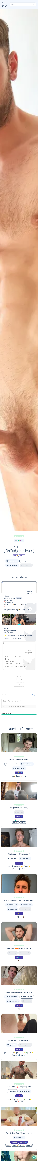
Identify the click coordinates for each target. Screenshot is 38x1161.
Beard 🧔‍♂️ (15, 555)
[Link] (20, 706)
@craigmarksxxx (8, 600)
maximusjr (13, 858)
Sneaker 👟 (16, 822)
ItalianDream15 (27, 764)
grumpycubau (13, 905)
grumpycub (13, 909)
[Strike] (9, 706)
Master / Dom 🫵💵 (28, 820)
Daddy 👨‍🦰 (13, 820)
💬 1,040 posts (7, 604)
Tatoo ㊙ (17, 1101)
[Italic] (5, 706)
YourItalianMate (20, 768)
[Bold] (3, 706)
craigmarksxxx (27, 561)
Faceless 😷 (14, 1142)
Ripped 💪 (22, 555)
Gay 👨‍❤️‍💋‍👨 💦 (19, 1005)
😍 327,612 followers (10, 635)
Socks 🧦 (23, 822)
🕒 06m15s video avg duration (20, 607)
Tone (22, 1101)
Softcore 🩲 (19, 816)
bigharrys (13, 1091)
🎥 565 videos (24, 604)
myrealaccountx (12, 997)
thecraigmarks (12, 561)
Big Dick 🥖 (20, 776)
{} (22, 706)
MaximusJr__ (26, 858)
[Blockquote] (16, 706)
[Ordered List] (12, 706)
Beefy (22, 960)
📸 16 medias (28, 635)
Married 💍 (29, 1145)
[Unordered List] (14, 706)
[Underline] (7, 706)
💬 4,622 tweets (20, 635)
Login (34, 695)
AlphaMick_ (12, 1045)
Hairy (26, 776)
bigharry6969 (26, 1091)
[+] (24, 706)
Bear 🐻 (16, 917)
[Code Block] (18, 706)
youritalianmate (12, 764)
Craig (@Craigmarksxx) (19, 548)
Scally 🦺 (31, 1052)
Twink (22, 1009)
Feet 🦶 (20, 820)
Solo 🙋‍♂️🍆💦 (19, 540)
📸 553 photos (16, 604)
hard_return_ (20, 1137)
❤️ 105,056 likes (8, 607)
